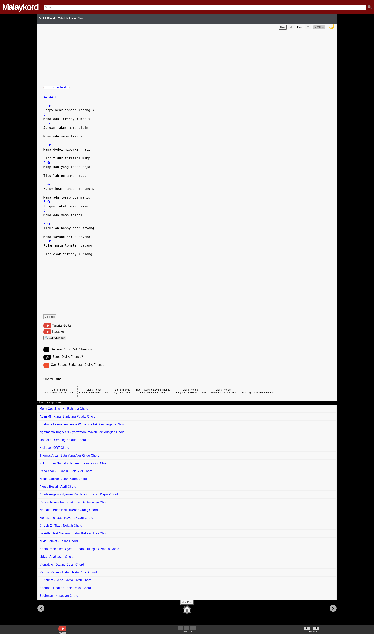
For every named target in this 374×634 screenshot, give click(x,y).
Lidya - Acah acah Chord (57, 556)
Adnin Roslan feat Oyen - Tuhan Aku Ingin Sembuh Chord (79, 549)
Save (282, 27)
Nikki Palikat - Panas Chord (59, 541)
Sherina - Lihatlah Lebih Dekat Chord (65, 588)
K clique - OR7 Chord (54, 447)
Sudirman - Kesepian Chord (59, 595)
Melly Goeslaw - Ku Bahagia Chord (64, 408)
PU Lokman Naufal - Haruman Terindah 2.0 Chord (74, 463)
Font (299, 27)
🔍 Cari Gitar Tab (55, 337)
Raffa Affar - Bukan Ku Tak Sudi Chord (66, 471)
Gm (49, 106)
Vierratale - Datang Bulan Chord (62, 564)
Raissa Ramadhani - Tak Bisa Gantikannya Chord (74, 502)
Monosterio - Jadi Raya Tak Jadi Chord (66, 517)
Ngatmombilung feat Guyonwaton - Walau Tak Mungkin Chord (82, 432)
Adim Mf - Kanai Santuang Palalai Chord (68, 416)
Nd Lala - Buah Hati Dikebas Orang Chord (69, 510)
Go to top (50, 317)
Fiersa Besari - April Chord (58, 486)
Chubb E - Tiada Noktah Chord (61, 525)
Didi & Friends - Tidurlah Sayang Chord (62, 18)
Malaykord (20, 7)
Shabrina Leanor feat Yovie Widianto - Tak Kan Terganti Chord (82, 424)
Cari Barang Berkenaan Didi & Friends (77, 364)
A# (45, 97)
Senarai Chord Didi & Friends (71, 349)
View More (187, 602)
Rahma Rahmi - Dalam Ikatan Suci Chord (68, 572)
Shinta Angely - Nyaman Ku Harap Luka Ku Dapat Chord (79, 494)
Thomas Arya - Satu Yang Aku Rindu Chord (69, 455)
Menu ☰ (319, 27)
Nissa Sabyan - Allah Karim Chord (63, 478)
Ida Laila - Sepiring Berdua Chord (63, 440)
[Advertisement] (160, 57)
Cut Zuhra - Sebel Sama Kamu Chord (65, 580)
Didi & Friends (56, 87)
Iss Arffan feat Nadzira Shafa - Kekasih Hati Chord (74, 533)
